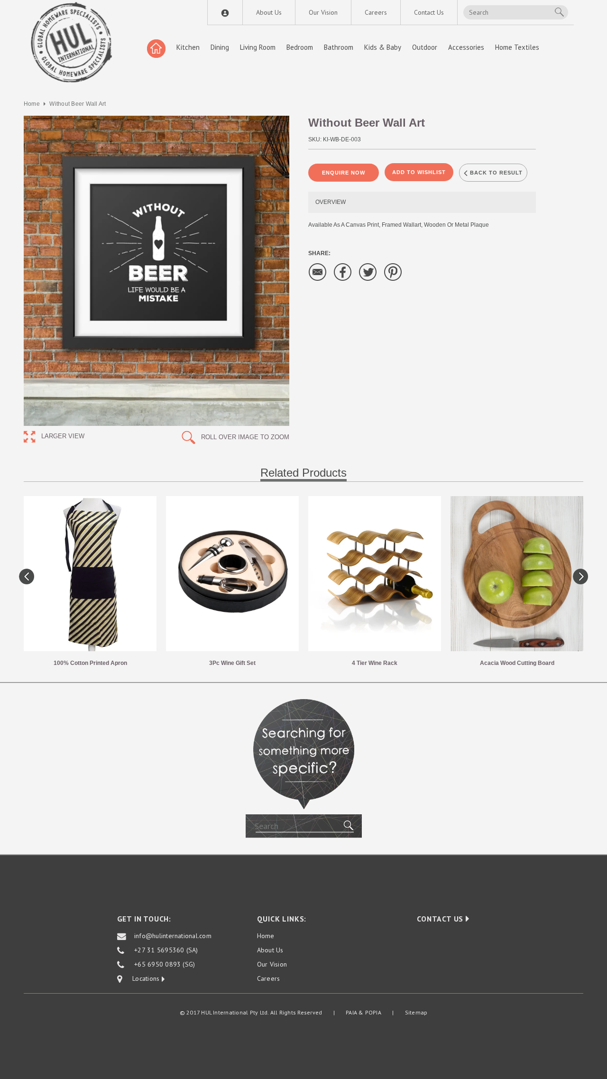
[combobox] (515, 12)
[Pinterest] (393, 271)
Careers (376, 12)
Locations (142, 979)
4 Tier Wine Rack (374, 663)
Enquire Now (343, 172)
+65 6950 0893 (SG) (164, 964)
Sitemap (416, 1012)
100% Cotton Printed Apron (90, 663)
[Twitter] (368, 271)
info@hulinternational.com (173, 936)
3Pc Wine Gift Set (232, 663)
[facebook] (342, 271)
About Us (269, 12)
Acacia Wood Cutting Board (517, 663)
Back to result (495, 172)
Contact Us (429, 12)
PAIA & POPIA (363, 1012)
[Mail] (317, 271)
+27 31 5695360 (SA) (166, 950)
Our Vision (323, 12)
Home (32, 104)
